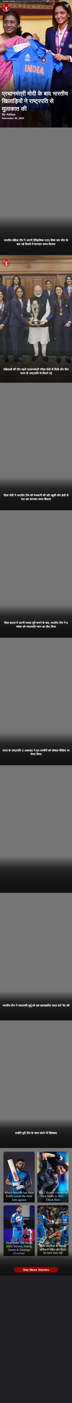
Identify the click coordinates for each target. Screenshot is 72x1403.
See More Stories (36, 1270)
